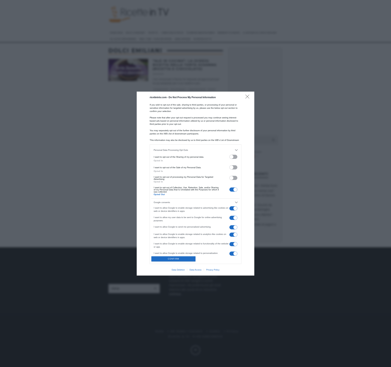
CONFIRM (173, 259)
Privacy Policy (212, 270)
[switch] (233, 157)
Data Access (195, 270)
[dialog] (195, 184)
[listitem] (195, 150)
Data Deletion (178, 270)
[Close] (248, 97)
